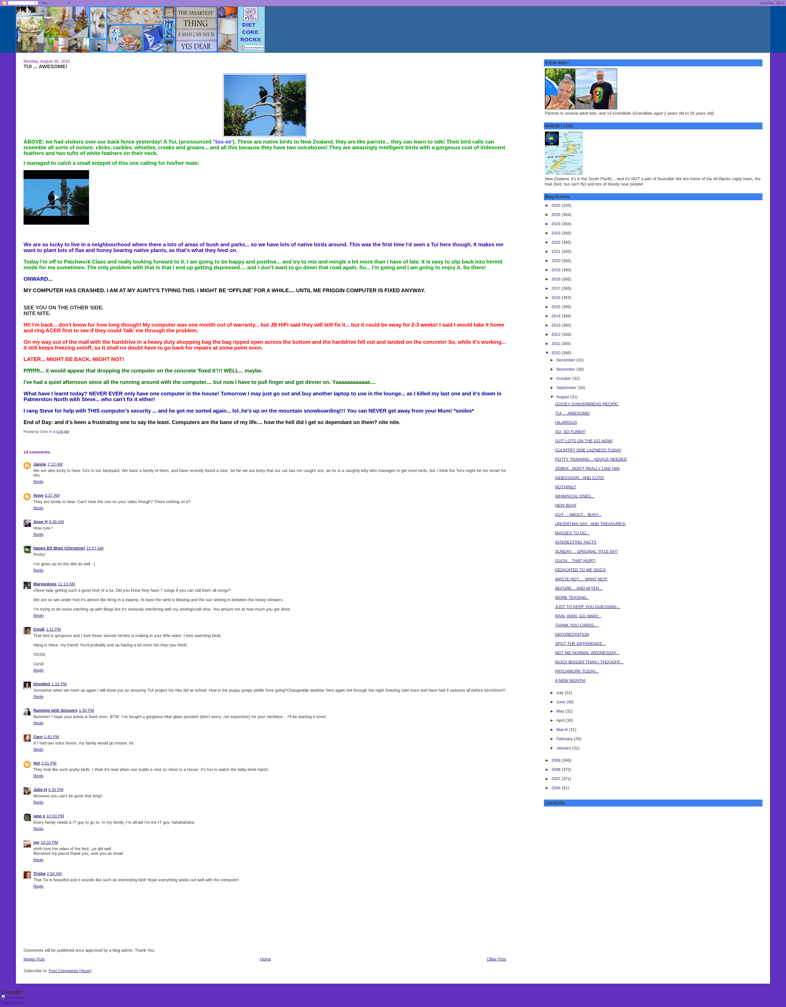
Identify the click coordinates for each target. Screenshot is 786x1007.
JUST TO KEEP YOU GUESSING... (587, 606)
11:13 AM (66, 584)
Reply (38, 481)
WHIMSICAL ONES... (574, 496)
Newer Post (34, 959)
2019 (556, 270)
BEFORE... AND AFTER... (579, 588)
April (561, 720)
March (562, 729)
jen (36, 842)
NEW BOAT (566, 505)
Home (265, 959)
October (564, 378)
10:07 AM (95, 548)
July (560, 692)
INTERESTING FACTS (575, 542)
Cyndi (39, 629)
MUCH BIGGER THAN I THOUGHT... (589, 662)
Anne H (40, 521)
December (566, 360)
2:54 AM (54, 873)
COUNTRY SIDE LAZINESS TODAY (588, 450)
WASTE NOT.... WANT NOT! (581, 579)
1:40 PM (51, 736)
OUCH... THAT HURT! (575, 560)
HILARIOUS (566, 422)
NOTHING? (565, 487)
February (565, 739)
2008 (556, 769)
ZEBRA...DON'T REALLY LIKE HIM (587, 468)
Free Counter (13, 1003)
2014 (556, 316)
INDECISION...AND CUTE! (579, 477)
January (564, 748)
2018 (556, 279)
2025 (556, 214)
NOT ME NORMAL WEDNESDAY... (587, 653)
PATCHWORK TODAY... (577, 671)
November (566, 369)
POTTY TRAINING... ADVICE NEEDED (591, 459)
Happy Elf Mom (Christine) (59, 548)
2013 (556, 325)
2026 (556, 205)
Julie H (40, 789)
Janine (39, 464)
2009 (556, 760)
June (561, 702)
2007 (556, 778)
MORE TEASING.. (572, 597)
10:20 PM (49, 842)
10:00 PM (55, 816)
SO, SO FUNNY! (570, 431)
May (560, 711)
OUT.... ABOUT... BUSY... (578, 514)
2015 (556, 306)
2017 (556, 288)
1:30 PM (86, 710)
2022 (556, 242)
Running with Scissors (55, 710)
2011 (556, 343)
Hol (36, 763)
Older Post (496, 959)
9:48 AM (56, 521)
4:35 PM (55, 789)
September (567, 387)
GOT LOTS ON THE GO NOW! (584, 441)
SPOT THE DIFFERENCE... (580, 643)
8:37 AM (52, 495)
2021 (556, 251)
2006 (556, 788)
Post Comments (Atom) (70, 971)
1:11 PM (53, 629)
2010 (556, 353)
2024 (556, 224)
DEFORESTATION (572, 634)
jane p (39, 816)
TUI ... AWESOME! (45, 66)
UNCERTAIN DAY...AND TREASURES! (590, 524)
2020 (556, 260)
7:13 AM (55, 464)
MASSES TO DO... (572, 533)
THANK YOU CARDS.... (577, 625)
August (563, 397)
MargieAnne (45, 584)
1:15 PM (59, 684)
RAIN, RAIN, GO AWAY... (578, 616)
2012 (556, 334)
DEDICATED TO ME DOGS (580, 570)
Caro (38, 736)
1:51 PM (48, 763)
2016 (556, 297)
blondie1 (41, 684)
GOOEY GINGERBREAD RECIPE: (587, 404)
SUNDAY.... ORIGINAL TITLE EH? (586, 551)
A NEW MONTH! (570, 680)
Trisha (39, 873)
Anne (38, 495)
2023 (556, 233)
